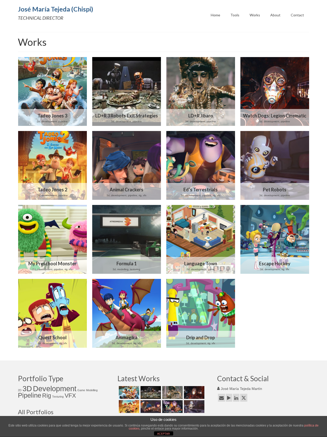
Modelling (92, 390)
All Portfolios (35, 412)
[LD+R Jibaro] (200, 91)
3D (27, 388)
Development (54, 388)
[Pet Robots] (274, 165)
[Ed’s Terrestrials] (200, 165)
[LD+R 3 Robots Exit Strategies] (126, 91)
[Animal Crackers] (126, 165)
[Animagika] (126, 313)
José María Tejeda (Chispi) (55, 9)
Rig (46, 395)
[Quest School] (52, 313)
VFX (70, 395)
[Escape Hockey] (274, 239)
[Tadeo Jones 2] (52, 165)
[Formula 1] (126, 239)
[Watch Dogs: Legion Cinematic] (274, 91)
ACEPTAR (163, 433)
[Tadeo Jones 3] (52, 91)
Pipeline (29, 395)
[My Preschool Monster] (52, 239)
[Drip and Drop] (200, 313)
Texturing (58, 396)
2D (19, 390)
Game (81, 390)
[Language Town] (200, 239)
